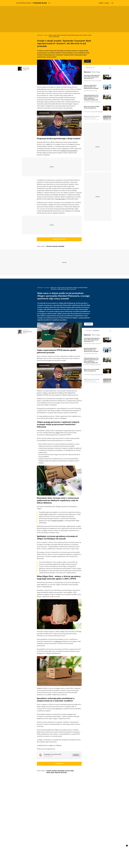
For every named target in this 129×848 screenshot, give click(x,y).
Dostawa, (54, 770)
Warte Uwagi (96, 72)
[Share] (110, 68)
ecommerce (88, 324)
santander (61, 246)
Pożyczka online (60, 199)
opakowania (58, 641)
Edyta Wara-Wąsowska (97, 111)
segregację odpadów (57, 520)
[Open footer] (127, 846)
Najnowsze (87, 72)
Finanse (87, 61)
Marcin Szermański (96, 80)
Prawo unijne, (50, 772)
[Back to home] (24, 3)
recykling (64, 772)
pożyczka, (49, 246)
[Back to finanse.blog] (39, 3)
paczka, (67, 770)
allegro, (48, 770)
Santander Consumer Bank (69, 150)
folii (70, 714)
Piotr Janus (94, 90)
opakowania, (61, 770)
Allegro (58, 432)
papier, (72, 770)
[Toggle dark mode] (49, 2)
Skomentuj (90, 67)
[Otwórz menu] (111, 2)
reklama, (55, 246)
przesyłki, (57, 772)
